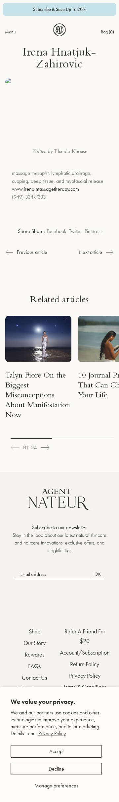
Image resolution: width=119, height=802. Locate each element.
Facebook (56, 231)
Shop (34, 631)
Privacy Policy (52, 733)
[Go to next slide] (45, 447)
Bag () (107, 32)
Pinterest (93, 231)
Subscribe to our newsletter (59, 527)
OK (98, 574)
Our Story (34, 643)
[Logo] (59, 29)
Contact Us (34, 677)
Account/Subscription (84, 652)
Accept (56, 751)
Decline (56, 768)
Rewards (34, 654)
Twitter (75, 231)
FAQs (34, 666)
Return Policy (84, 664)
